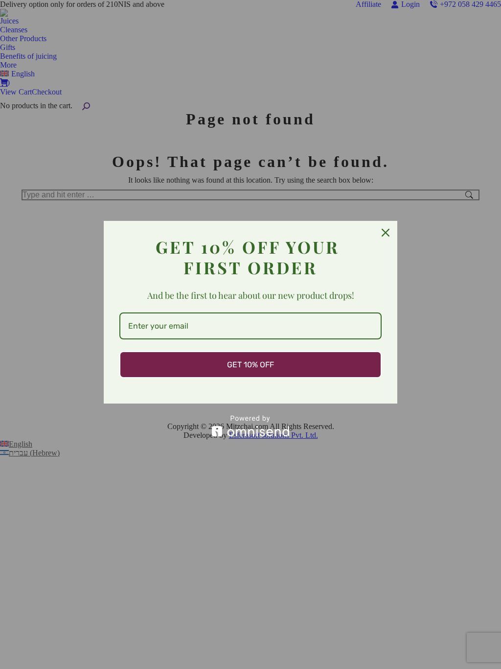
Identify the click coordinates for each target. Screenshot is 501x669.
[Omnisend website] (250, 426)
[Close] (385, 232)
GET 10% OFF (250, 364)
